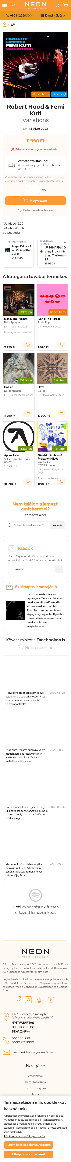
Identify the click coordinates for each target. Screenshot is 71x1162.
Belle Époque (12, 322)
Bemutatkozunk (35, 1082)
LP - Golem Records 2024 (18, 395)
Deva (41, 387)
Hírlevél (36, 1094)
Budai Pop (44, 322)
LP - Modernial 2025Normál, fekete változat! (17, 329)
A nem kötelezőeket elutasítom (28, 1145)
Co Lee (8, 387)
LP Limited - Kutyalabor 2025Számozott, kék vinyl (51, 474)
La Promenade (12, 390)
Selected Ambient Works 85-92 (18, 461)
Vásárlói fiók (35, 1076)
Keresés (58, 525)
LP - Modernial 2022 (49, 326)
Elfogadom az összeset (28, 1154)
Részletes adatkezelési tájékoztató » (24, 1136)
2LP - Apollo (11, 466)
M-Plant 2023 (38, 129)
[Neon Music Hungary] (4, 25)
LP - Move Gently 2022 (51, 395)
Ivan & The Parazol (15, 318)
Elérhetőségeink (35, 1088)
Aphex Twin (11, 455)
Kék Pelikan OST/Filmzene (46, 464)
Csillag (41, 390)
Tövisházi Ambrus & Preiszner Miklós (50, 457)
